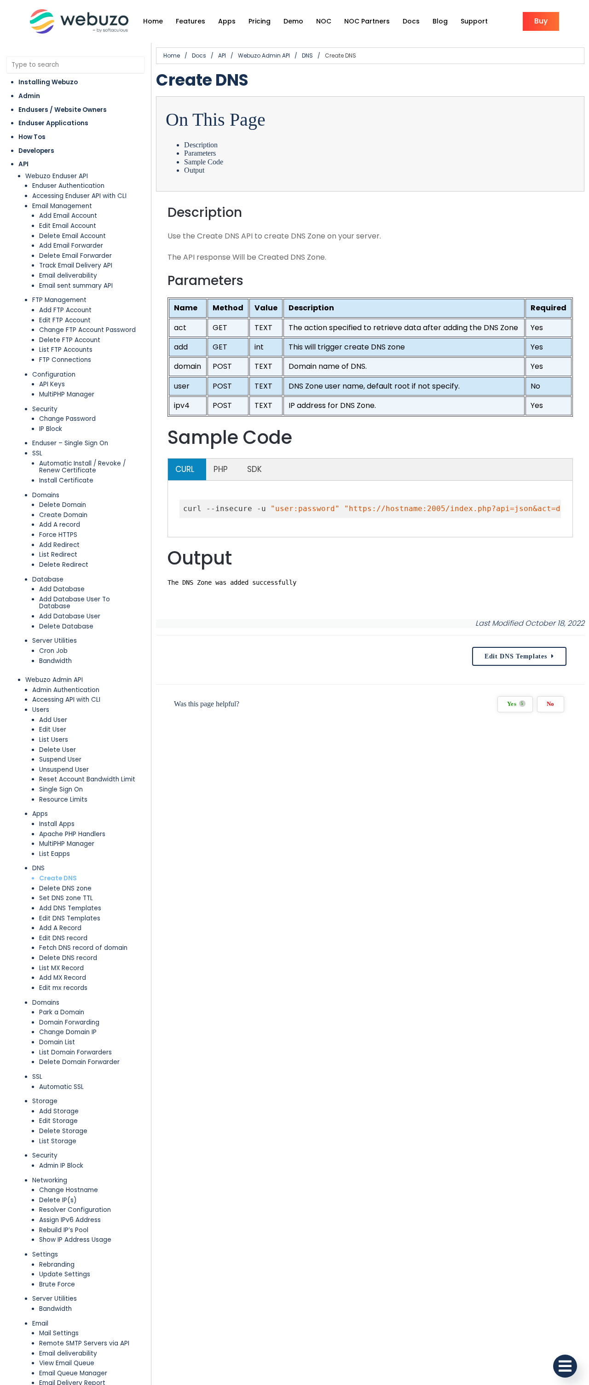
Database (48, 579)
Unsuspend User (64, 769)
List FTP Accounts (65, 349)
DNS (38, 868)
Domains (45, 495)
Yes (515, 704)
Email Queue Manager (73, 1373)
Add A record (59, 524)
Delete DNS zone (65, 888)
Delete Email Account (72, 236)
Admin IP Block (61, 1165)
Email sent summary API (76, 285)
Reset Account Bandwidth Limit (87, 779)
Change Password (67, 418)
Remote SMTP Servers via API (84, 1343)
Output (194, 170)
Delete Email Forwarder (75, 255)
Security (45, 409)
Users (40, 709)
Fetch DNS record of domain (83, 947)
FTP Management (59, 300)
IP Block (50, 429)
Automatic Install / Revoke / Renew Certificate (82, 467)
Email (40, 1323)
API (23, 164)
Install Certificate (66, 480)
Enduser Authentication (68, 185)
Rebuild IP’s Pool (63, 1230)
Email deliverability (68, 275)
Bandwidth (55, 661)
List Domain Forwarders (75, 1052)
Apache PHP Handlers (72, 834)
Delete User (57, 749)
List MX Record (61, 968)
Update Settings (64, 1274)
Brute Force (57, 1284)
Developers (36, 150)
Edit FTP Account (65, 320)
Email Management (62, 206)
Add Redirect (59, 545)
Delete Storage (63, 1131)
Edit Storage (58, 1121)
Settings (45, 1254)
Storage (45, 1101)
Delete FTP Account (69, 340)
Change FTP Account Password (87, 330)
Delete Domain (62, 504)
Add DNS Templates (70, 908)
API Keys (52, 384)
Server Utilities (54, 640)
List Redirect (58, 554)
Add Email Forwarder (71, 245)
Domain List (57, 1042)
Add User (53, 720)
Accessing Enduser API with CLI (79, 196)
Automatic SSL (61, 1086)
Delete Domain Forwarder (79, 1062)
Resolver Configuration (75, 1209)
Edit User (52, 729)
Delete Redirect (63, 564)
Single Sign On (61, 789)
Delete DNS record (68, 958)
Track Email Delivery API (75, 265)
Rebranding (57, 1264)
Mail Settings (59, 1333)
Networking (49, 1180)
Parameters (200, 153)
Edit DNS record (63, 938)
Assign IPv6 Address (70, 1220)
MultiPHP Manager (66, 394)
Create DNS (58, 878)
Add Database (62, 589)
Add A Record (60, 928)
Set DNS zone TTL (66, 898)
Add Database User (69, 616)
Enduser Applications (53, 123)
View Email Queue (66, 1363)
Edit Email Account (67, 225)
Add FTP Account (65, 310)
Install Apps (57, 824)
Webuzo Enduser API (56, 176)
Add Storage (59, 1111)
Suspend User (60, 759)
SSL (37, 453)
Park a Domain (61, 1012)
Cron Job (53, 650)
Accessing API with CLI (66, 699)
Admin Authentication (65, 690)
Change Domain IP (68, 1032)
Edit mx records (63, 987)
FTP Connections (65, 359)
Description (201, 145)
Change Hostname (68, 1190)
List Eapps (54, 854)
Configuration (53, 374)
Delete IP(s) (58, 1200)
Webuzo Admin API (54, 679)
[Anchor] (250, 212)
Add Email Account (68, 215)
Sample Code (203, 162)
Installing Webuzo (48, 82)
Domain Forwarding (69, 1022)
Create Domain (63, 515)
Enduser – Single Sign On (70, 443)
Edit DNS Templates (69, 918)
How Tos (32, 137)
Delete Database (66, 626)
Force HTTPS (58, 534)
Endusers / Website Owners (62, 109)
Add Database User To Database (74, 603)
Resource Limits (63, 799)
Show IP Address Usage (75, 1239)
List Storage (57, 1141)
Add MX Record (62, 977)
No (550, 704)
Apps (40, 813)
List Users (53, 739)
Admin (29, 96)
